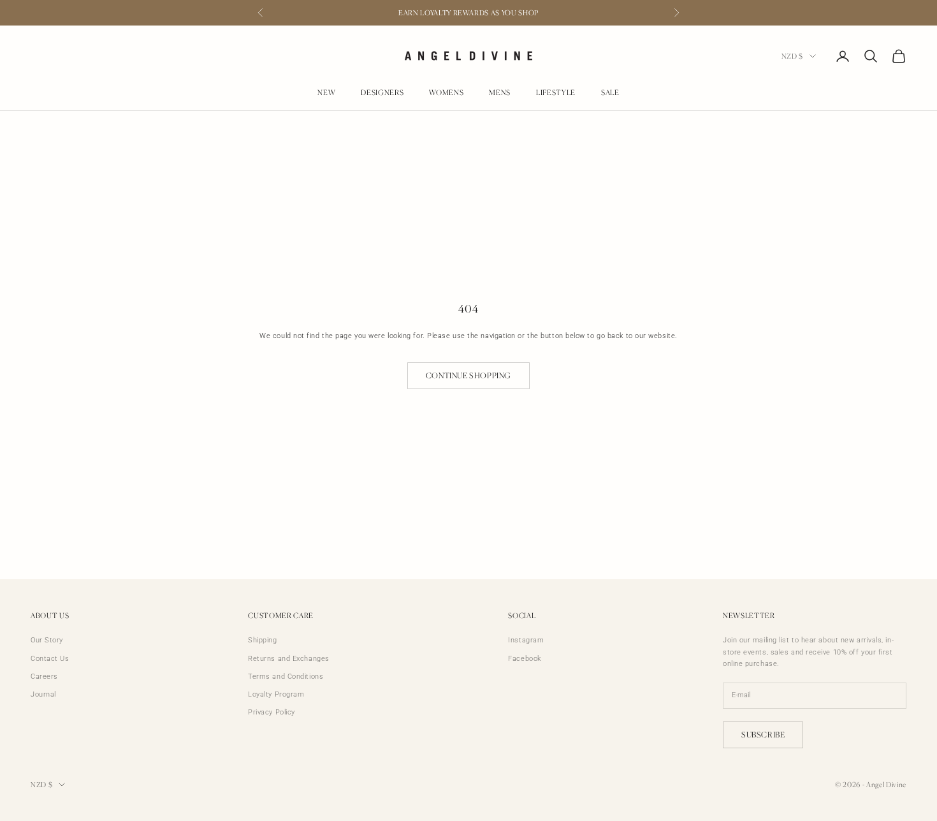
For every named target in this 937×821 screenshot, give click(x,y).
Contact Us (50, 659)
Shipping (262, 640)
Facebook (524, 659)
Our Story (47, 640)
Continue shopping (468, 375)
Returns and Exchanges (289, 659)
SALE (610, 92)
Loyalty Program (276, 694)
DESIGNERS (382, 92)
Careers (44, 676)
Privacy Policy (271, 712)
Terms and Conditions (285, 676)
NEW (326, 92)
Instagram (526, 640)
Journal (43, 694)
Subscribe (763, 734)
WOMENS (446, 92)
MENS (500, 92)
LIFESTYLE (556, 92)
